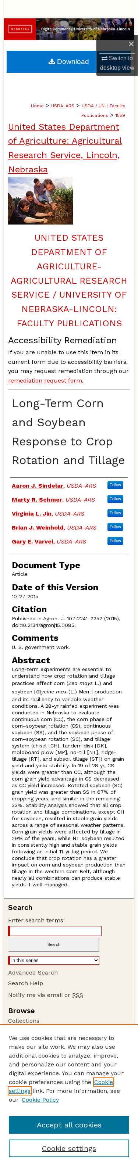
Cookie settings (69, 1148)
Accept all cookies (69, 1124)
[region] (69, 1095)
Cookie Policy (40, 1099)
